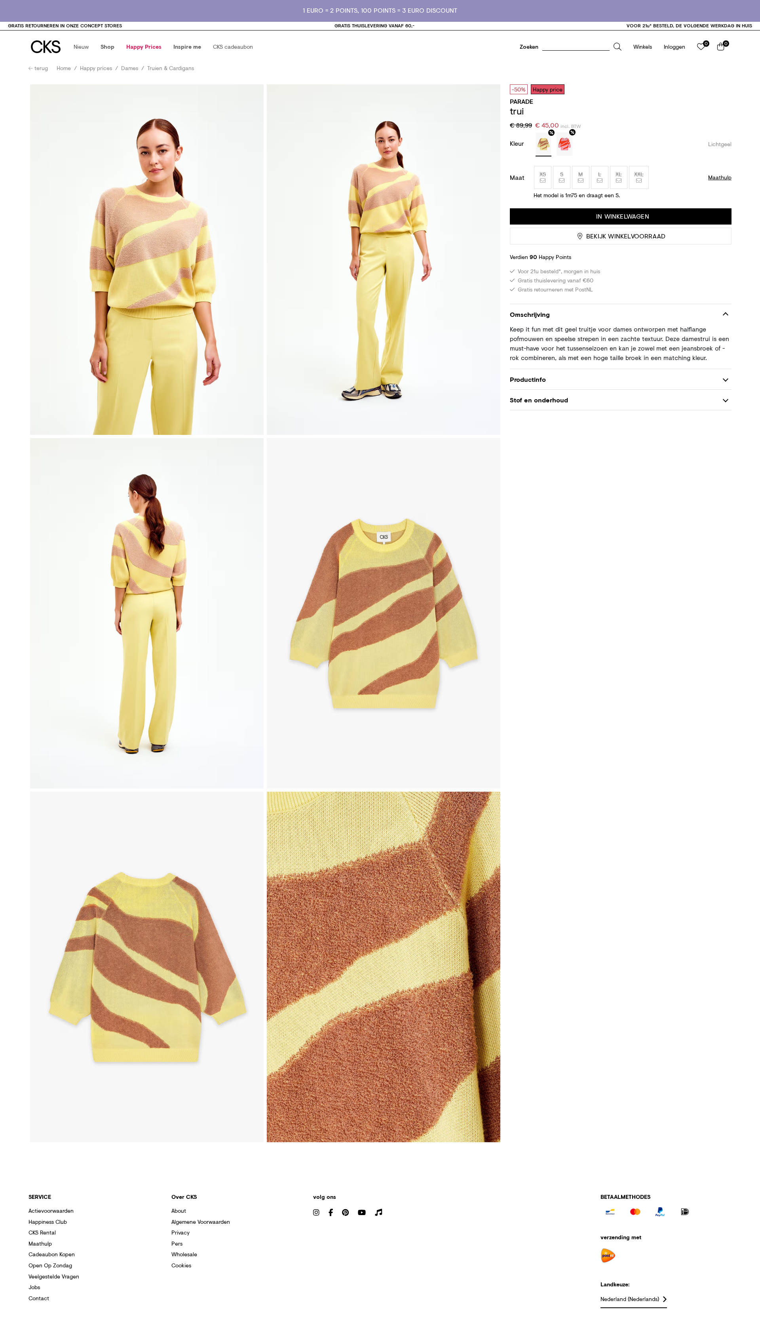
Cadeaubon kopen (51, 1254)
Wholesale (184, 1254)
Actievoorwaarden (51, 1210)
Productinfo (528, 379)
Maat (517, 177)
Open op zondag (50, 1265)
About (178, 1210)
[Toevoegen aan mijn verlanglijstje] (719, 89)
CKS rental (42, 1232)
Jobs (34, 1287)
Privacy (180, 1232)
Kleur (518, 143)
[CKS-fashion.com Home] (46, 46)
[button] (81, 46)
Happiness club (47, 1221)
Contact (38, 1298)
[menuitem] (81, 46)
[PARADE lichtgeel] (543, 144)
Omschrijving (530, 314)
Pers (176, 1243)
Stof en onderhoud (539, 399)
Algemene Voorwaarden (200, 1221)
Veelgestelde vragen (53, 1276)
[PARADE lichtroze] (564, 144)
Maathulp (40, 1243)
